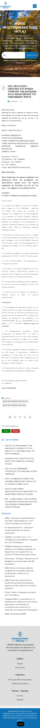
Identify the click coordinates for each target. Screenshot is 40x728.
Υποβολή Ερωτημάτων (20, 684)
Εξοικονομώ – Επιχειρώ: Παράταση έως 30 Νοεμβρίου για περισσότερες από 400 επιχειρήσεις (21, 561)
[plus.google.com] (25, 417)
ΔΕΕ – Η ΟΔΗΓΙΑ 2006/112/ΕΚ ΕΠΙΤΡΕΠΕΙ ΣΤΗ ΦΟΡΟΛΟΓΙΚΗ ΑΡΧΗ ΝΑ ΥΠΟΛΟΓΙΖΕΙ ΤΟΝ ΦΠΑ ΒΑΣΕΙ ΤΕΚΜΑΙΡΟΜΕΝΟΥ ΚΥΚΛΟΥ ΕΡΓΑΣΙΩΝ (21, 503)
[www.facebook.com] (15, 417)
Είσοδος (20, 696)
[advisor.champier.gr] (30, 417)
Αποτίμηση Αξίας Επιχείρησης (20, 680)
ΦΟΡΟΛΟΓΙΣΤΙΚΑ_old (13, 38)
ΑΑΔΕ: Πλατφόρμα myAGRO (15, 614)
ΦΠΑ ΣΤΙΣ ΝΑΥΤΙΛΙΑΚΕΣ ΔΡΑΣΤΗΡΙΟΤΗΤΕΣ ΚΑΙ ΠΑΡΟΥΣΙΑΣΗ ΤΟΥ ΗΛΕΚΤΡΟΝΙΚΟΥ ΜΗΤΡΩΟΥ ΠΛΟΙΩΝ (21, 491)
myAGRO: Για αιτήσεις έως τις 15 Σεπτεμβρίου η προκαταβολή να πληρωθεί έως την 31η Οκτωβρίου (21, 539)
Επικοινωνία (20, 668)
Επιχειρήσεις (20, 63)
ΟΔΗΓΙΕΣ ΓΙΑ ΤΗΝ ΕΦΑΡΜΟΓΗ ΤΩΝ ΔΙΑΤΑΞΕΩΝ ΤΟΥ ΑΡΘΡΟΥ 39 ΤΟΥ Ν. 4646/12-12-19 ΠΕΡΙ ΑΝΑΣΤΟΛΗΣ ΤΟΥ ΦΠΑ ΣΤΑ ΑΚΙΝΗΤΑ (20, 450)
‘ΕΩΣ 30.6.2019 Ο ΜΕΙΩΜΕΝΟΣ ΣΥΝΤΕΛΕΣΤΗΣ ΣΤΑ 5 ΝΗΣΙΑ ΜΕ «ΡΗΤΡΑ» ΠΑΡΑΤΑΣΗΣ (21, 471)
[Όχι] (37, 719)
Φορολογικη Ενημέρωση (28, 60)
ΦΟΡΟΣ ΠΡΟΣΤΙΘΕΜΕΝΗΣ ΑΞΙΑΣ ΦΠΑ (14, 405)
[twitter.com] (10, 417)
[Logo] (20, 638)
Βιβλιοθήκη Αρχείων (22, 36)
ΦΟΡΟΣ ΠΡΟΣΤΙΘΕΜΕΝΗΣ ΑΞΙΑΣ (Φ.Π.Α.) (15, 401)
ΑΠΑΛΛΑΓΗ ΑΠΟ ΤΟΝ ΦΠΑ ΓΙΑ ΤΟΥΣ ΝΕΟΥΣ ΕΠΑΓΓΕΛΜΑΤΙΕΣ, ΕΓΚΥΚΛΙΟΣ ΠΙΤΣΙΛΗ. (19, 461)
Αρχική (9, 36)
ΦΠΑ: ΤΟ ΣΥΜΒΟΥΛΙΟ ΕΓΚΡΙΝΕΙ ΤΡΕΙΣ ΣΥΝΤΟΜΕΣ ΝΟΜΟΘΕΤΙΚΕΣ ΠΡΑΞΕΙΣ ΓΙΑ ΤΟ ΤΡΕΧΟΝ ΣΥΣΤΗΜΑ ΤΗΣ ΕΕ (20, 481)
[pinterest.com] (20, 417)
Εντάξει (20, 724)
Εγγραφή (20, 700)
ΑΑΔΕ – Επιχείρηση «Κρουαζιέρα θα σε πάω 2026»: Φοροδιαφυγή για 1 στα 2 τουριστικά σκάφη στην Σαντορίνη (20, 521)
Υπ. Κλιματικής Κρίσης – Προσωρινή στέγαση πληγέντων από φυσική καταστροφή (19, 530)
